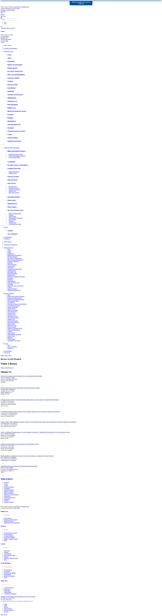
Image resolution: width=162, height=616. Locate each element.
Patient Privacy (8, 608)
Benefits (6, 556)
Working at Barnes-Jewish (11, 558)
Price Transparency (9, 610)
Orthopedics (7, 496)
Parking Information (14, 171)
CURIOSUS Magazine (10, 593)
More (5, 540)
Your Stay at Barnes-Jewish (14, 328)
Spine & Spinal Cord (9, 497)
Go (1, 26)
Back (8, 249)
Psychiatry (10, 278)
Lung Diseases (11, 266)
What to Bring (12, 216)
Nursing (6, 552)
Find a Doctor (7, 45)
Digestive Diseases (12, 257)
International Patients (13, 322)
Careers (6, 485)
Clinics (9, 252)
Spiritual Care (12, 191)
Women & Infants (12, 289)
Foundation (7, 488)
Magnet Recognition (9, 576)
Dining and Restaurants (15, 213)
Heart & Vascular (12, 264)
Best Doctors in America (10, 533)
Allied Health (7, 553)
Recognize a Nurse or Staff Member (17, 304)
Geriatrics (10, 263)
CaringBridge (11, 302)
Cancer (9, 250)
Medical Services (8, 51)
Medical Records (11, 325)
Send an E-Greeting (12, 310)
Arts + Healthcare (12, 346)
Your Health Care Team (15, 224)
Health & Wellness (9, 490)
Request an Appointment (10, 48)
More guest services (14, 192)
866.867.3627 (25, 7)
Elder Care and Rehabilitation (15, 260)
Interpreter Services (14, 188)
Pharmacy (11, 221)
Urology (9, 287)
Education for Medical (10, 573)
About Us (6, 482)
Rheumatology (11, 281)
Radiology (10, 279)
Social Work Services (14, 189)
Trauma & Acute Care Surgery (15, 285)
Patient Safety (12, 219)
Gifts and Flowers (12, 311)
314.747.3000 (16, 8)
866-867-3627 (25, 506)
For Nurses (7, 571)
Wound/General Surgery (13, 290)
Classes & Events (8, 587)
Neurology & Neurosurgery (14, 269)
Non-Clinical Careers (9, 555)
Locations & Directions (13, 305)
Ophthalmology (11, 270)
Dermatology (10, 253)
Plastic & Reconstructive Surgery (16, 276)
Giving (6, 227)
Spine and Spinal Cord (13, 282)
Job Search (7, 550)
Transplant (10, 284)
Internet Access (13, 186)
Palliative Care (11, 275)
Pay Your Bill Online (14, 157)
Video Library (7, 479)
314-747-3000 (16, 508)
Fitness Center (11, 324)
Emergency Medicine (13, 261)
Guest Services (11, 313)
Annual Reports (8, 534)
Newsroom (7, 589)
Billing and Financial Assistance (15, 296)
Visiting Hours (12, 222)
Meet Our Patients (9, 493)
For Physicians (8, 570)
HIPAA (6, 607)
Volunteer (10, 348)
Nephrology (10, 267)
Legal (5, 605)
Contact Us (12, 28)
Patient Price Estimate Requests (17, 156)
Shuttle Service (13, 173)
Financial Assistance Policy (16, 154)
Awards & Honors (9, 536)
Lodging (11, 215)
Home (2, 355)
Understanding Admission (16, 218)
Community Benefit (9, 537)
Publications (7, 590)
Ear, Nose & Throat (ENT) (14, 258)
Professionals (7, 574)
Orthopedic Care (11, 272)
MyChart (3, 16)
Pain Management (12, 273)
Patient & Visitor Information (11, 147)
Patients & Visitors (9, 293)
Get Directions (5, 28)
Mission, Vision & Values (11, 539)
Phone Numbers (11, 327)
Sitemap (6, 611)
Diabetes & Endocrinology (14, 255)
